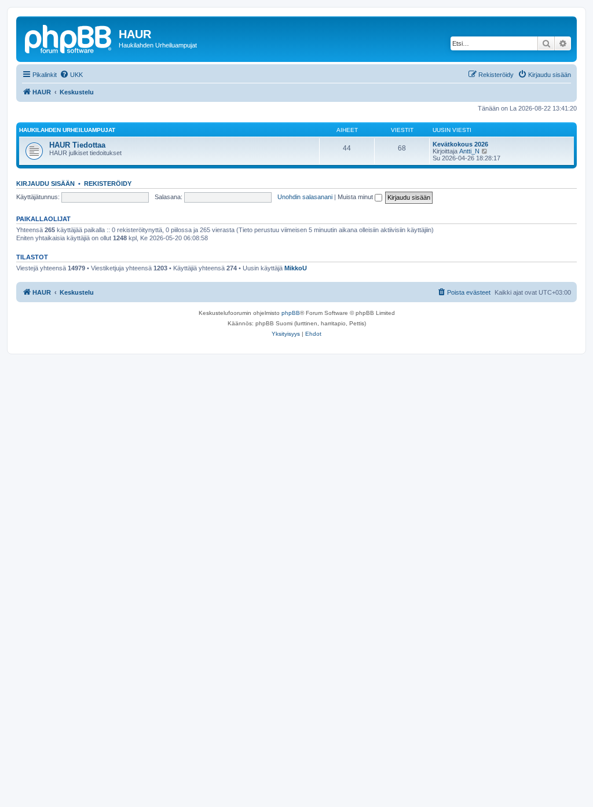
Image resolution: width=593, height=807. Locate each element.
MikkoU (295, 268)
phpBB (290, 313)
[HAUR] (69, 37)
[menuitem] (71, 75)
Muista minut (356, 196)
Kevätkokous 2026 (460, 144)
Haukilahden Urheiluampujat (67, 130)
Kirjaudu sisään (45, 183)
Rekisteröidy (107, 183)
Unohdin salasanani (304, 196)
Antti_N (469, 151)
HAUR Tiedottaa (77, 145)
